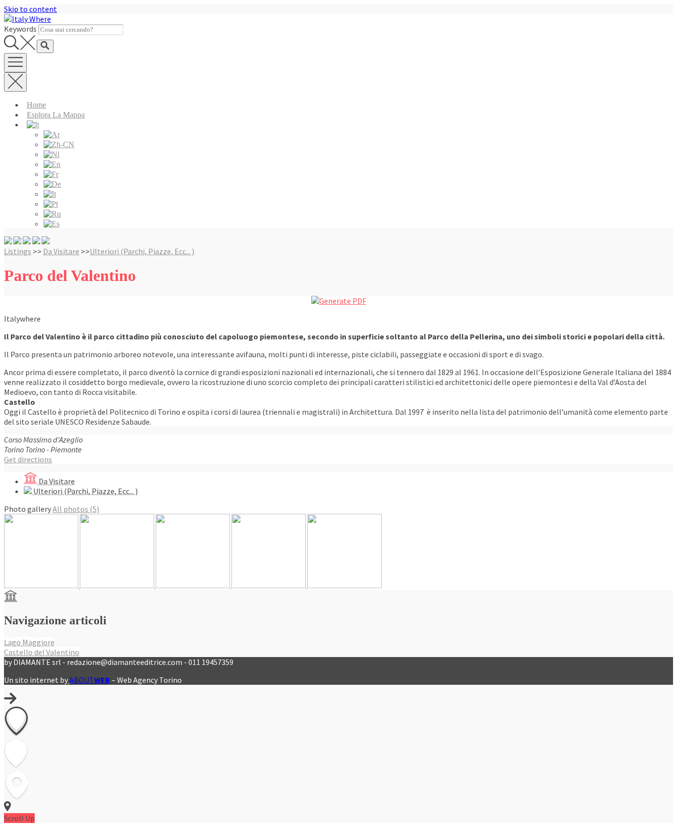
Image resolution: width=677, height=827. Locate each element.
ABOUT (89, 680)
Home (36, 105)
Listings (17, 251)
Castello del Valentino (41, 652)
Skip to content (30, 9)
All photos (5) (76, 509)
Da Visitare (61, 251)
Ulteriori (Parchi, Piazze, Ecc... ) (142, 251)
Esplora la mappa (56, 114)
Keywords (20, 29)
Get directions (28, 459)
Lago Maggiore (29, 642)
